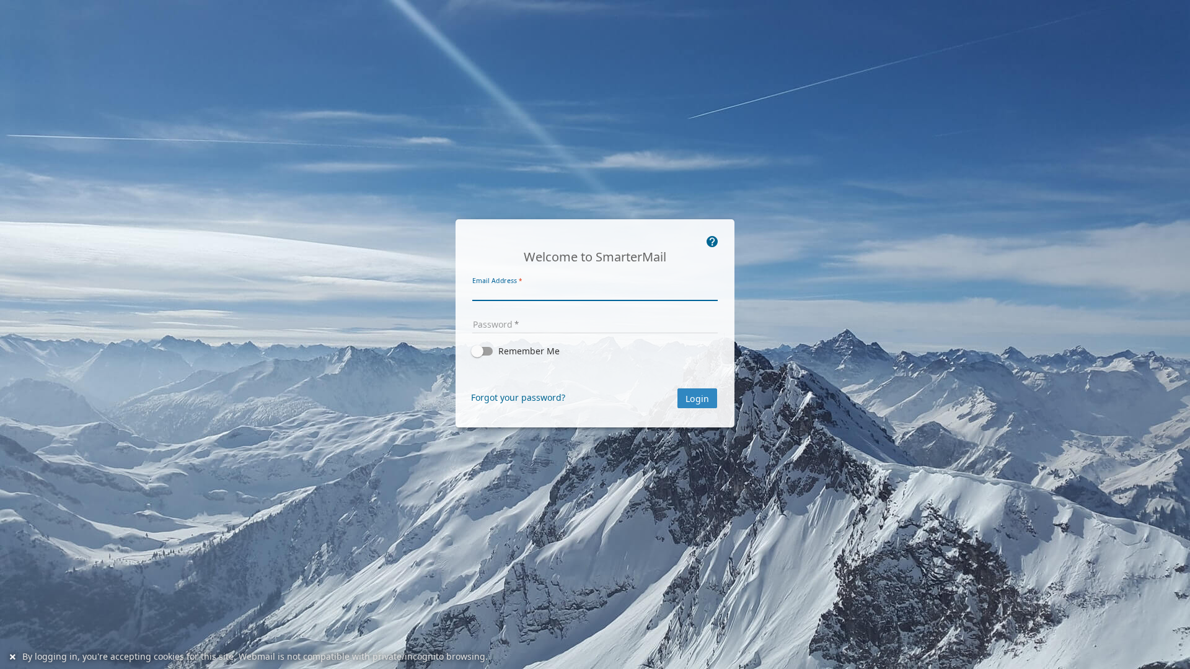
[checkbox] (595, 351)
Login (697, 399)
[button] (595, 351)
